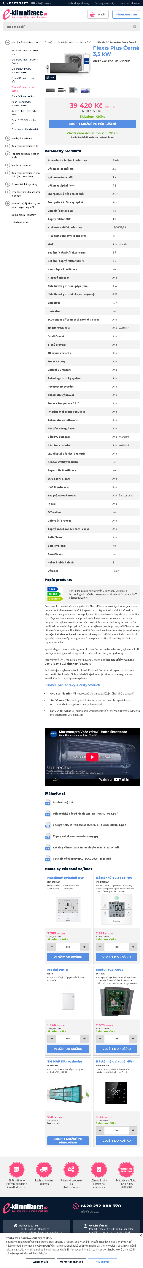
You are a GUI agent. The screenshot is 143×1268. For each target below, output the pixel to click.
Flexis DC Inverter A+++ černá (116, 42)
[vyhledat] (135, 27)
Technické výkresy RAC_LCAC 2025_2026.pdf (82, 858)
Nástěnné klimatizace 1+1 (75, 42)
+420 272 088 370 (17, 3)
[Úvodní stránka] (25, 14)
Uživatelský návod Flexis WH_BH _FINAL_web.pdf (85, 813)
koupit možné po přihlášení (92, 124)
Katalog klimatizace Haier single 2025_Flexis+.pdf (86, 847)
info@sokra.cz (44, 3)
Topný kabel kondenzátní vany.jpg (75, 836)
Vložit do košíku (68, 957)
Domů (49, 42)
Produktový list (63, 802)
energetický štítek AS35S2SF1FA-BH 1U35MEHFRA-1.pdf (89, 825)
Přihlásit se (126, 14)
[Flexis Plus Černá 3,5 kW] (50, 90)
